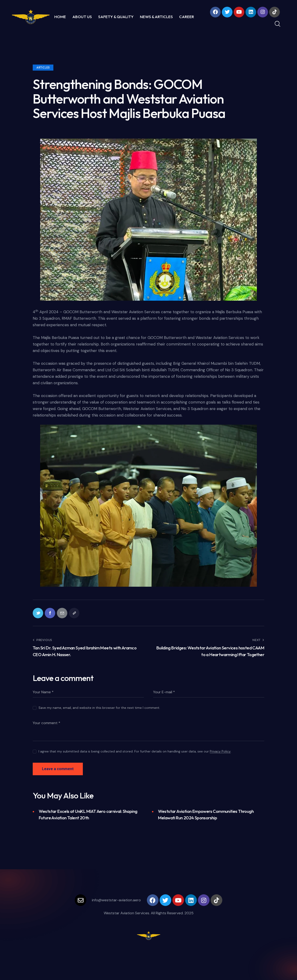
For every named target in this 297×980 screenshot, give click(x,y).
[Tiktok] (274, 12)
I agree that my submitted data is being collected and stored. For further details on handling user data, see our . (135, 751)
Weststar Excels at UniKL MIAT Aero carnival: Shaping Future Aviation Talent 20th (88, 814)
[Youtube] (239, 12)
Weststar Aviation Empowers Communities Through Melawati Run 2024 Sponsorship (206, 814)
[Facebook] (215, 12)
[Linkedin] (250, 12)
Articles (43, 67)
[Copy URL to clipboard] (74, 613)
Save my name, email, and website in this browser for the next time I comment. (99, 708)
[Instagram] (262, 12)
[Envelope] (80, 900)
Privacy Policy (220, 751)
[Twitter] (227, 12)
